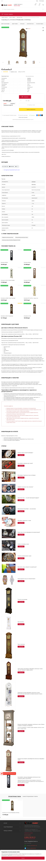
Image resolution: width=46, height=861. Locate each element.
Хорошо (23, 858)
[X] (42, 115)
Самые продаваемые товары (30, 796)
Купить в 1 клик (32, 104)
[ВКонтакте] (37, 115)
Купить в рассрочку (31, 109)
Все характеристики (30, 76)
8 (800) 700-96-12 (18, 4)
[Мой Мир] (40, 115)
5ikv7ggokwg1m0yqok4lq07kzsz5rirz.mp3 (12, 169)
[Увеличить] (23, 43)
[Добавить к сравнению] (43, 30)
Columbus (29, 78)
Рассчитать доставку (23, 115)
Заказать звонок (17, 5)
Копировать (13, 103)
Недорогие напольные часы (7, 237)
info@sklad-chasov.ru (33, 841)
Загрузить (29, 79)
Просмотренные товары (14, 796)
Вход (37, 0)
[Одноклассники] (38, 115)
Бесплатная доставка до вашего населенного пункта (23, 119)
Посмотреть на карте (28, 832)
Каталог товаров (8, 14)
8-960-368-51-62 (34, 845)
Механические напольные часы (21, 237)
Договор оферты (27, 834)
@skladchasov (33, 848)
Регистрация (41, 0)
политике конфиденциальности (18, 855)
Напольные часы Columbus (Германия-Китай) (11, 240)
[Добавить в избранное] (43, 28)
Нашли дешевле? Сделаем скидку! (9, 115)
